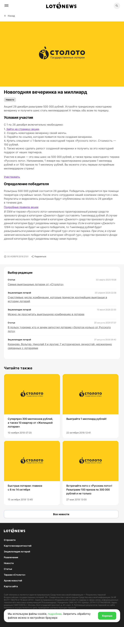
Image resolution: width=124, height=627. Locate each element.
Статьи (8, 569)
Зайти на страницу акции (22, 129)
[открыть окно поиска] (117, 6)
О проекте (10, 540)
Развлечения (11, 557)
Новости (10, 99)
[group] (32, 406)
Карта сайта (11, 586)
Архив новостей (13, 580)
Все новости (61, 514)
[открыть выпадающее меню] (6, 5)
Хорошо (107, 615)
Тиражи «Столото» (14, 574)
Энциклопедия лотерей (17, 551)
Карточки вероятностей (17, 545)
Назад (11, 15)
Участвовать (12, 176)
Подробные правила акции (21, 207)
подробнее (55, 613)
